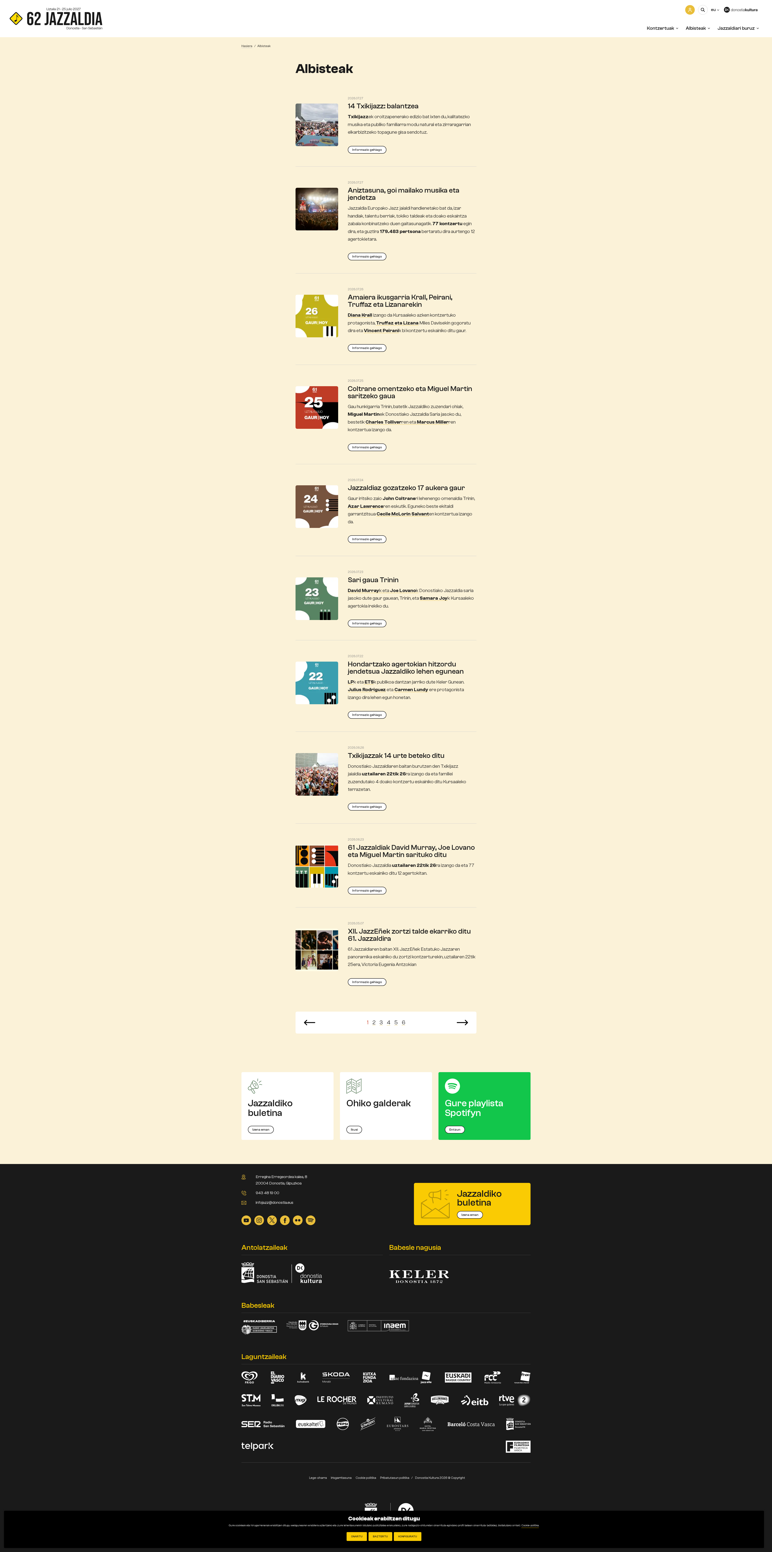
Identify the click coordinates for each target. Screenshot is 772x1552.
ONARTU (356, 1536)
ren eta (407, 422)
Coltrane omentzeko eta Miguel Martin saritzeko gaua (410, 392)
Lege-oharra (318, 1478)
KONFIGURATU (407, 1536)
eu (715, 9)
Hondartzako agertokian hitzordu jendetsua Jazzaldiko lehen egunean (406, 667)
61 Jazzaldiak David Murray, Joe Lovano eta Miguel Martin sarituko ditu (411, 851)
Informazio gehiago (367, 150)
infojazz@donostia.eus (274, 1202)
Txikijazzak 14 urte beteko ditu (396, 755)
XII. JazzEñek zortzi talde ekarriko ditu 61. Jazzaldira (409, 935)
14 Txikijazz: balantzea (383, 106)
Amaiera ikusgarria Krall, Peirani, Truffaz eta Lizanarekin (400, 301)
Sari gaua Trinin (373, 580)
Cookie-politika (530, 1525)
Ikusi (354, 1129)
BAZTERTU (380, 1536)
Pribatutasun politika (394, 1478)
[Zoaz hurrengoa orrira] (462, 1022)
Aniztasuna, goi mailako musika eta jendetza (403, 194)
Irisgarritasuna (341, 1478)
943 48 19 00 (267, 1193)
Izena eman (260, 1129)
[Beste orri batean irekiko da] (743, 10)
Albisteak (696, 28)
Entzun (454, 1129)
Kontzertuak (660, 28)
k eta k (383, 590)
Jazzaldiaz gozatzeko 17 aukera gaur (406, 488)
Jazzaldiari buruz (736, 28)
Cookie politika (366, 1478)
